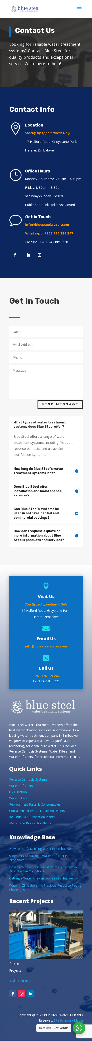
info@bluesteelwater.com (47, 224)
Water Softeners (21, 786)
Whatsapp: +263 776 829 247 (49, 233)
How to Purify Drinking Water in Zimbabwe (40, 848)
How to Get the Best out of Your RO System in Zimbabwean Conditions (43, 869)
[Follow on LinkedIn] (28, 255)
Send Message (60, 404)
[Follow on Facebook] (15, 255)
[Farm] (46, 935)
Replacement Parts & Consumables (35, 804)
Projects (15, 970)
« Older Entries (19, 981)
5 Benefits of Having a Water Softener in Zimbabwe (38, 858)
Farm (14, 963)
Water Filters (18, 798)
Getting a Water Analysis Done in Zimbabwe (41, 878)
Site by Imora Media (68, 1020)
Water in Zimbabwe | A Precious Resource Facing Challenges (45, 887)
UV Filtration (18, 792)
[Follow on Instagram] (39, 255)
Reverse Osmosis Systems (28, 779)
